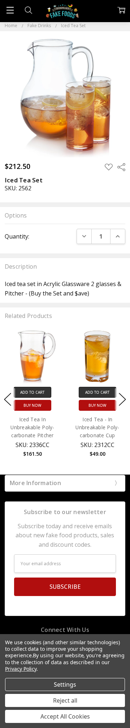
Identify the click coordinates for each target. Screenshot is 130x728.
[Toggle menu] (10, 10)
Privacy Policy (20, 668)
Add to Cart (42, 392)
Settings (65, 684)
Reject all (65, 700)
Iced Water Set (42, 419)
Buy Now (42, 405)
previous (7, 399)
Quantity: (17, 236)
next (122, 399)
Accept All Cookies (65, 716)
